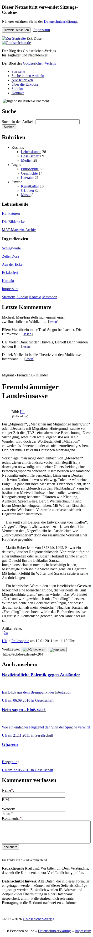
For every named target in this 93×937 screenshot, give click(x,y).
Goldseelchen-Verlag (38, 919)
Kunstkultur (30, 186)
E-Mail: (7, 800)
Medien (26, 160)
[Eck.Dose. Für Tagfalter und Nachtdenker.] (14, 38)
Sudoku (17, 89)
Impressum (41, 30)
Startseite (18, 71)
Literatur (27, 178)
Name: (8, 790)
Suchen (9, 127)
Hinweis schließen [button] (16, 30)
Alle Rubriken (22, 80)
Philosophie (30, 169)
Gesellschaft (30, 156)
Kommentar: (12, 818)
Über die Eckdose (24, 84)
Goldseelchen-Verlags (39, 63)
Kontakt (17, 93)
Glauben (27, 190)
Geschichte (29, 173)
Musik (26, 195)
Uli (22, 412)
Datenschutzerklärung (60, 21)
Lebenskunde (31, 152)
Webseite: (9, 809)
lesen (53, 322)
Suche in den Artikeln (27, 76)
